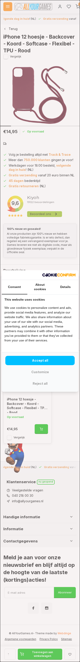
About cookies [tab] (40, 287)
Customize (40, 372)
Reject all (40, 383)
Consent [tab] (14, 287)
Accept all (40, 360)
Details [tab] (65, 287)
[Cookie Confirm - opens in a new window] (59, 275)
